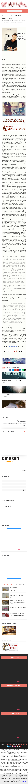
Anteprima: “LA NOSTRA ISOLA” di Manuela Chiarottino (14, 408)
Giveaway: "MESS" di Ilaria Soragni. (18, 607)
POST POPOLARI (8, 584)
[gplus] (12, 746)
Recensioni (13, 22)
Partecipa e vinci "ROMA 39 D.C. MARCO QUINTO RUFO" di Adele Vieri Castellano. (17, 602)
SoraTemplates (9, 744)
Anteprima (15, 20)
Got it (16, 783)
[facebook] (10, 746)
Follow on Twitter (8, 486)
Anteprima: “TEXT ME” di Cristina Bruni (10, 394)
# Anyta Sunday (15, 367)
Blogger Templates (23, 744)
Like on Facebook (7, 480)
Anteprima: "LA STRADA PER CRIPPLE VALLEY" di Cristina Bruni (16, 595)
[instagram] (15, 746)
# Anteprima (8, 367)
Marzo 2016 (7, 22)
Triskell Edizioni (19, 22)
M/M (3, 22)
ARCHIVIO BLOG (20, 584)
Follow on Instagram (8, 483)
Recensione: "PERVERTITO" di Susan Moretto (11, 380)
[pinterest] (20, 746)
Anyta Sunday (22, 20)
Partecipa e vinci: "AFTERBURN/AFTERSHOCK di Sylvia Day (17, 589)
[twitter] (8, 746)
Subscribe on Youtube (9, 489)
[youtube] (17, 746)
